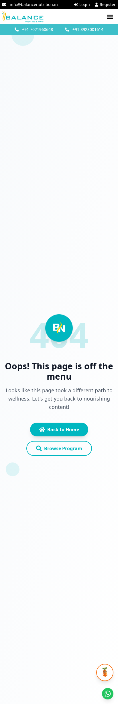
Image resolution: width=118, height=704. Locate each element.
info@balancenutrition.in (34, 4)
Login (84, 4)
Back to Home (63, 429)
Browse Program (63, 448)
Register (108, 4)
